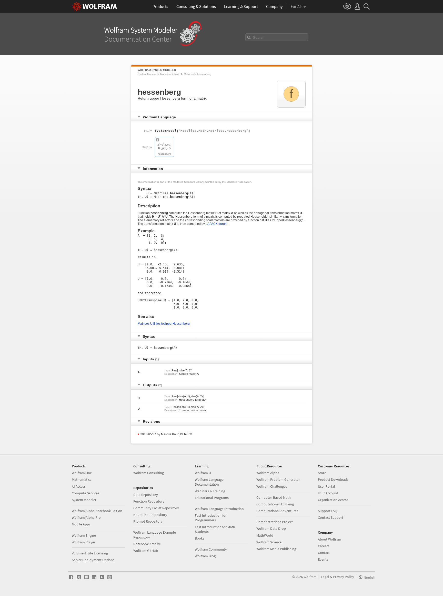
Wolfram (310, 576)
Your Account (328, 493)
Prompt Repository (148, 521)
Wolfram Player (83, 542)
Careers (323, 546)
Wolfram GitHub (145, 550)
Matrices (189, 74)
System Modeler (147, 74)
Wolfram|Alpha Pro (86, 517)
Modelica (165, 74)
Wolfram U (203, 472)
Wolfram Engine (84, 535)
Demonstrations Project (274, 522)
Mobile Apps (81, 524)
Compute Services (85, 493)
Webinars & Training (210, 491)
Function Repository (148, 501)
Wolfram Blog (205, 556)
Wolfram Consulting (148, 472)
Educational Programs (212, 497)
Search (259, 37)
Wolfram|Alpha (267, 472)
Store (322, 472)
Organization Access (333, 499)
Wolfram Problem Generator (278, 479)
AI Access (79, 486)
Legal (325, 576)
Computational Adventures (277, 510)
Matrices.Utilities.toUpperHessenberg (164, 323)
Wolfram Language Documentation (209, 481)
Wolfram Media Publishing (276, 548)
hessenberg (204, 74)
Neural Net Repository (150, 514)
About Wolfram (329, 539)
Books (199, 538)
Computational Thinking (275, 504)
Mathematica (82, 479)
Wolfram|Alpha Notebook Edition (97, 510)
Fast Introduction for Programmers (211, 517)
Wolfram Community (211, 549)
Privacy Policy (343, 576)
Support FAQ (327, 510)
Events (323, 559)
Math (177, 74)
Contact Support (330, 517)
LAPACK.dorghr (216, 224)
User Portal (326, 486)
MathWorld (264, 535)
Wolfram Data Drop (271, 528)
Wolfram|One (82, 472)
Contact (324, 552)
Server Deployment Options (93, 559)
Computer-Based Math (273, 497)
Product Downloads (333, 479)
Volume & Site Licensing (90, 553)
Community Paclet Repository (156, 508)
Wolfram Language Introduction (219, 508)
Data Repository (145, 494)
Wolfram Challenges (271, 486)
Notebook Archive (147, 544)
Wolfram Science (268, 542)
